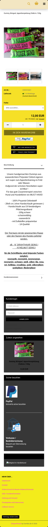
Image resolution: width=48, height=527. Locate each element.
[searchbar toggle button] (29, 4)
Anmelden (24, 319)
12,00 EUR (24, 369)
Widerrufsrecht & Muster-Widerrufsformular (18, 489)
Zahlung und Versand (9, 498)
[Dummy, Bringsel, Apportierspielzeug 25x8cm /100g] (24, 42)
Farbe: (6, 103)
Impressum (6, 481)
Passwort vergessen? (14, 328)
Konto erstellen (11, 325)
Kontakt (5, 485)
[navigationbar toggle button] (44, 4)
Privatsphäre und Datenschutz (13, 502)
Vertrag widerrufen (10, 517)
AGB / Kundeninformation (11, 494)
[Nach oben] (41, 522)
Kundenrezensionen (11, 277)
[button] (8, 125)
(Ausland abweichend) (30, 96)
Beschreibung (9, 165)
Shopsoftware (16, 524)
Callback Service (8, 507)
